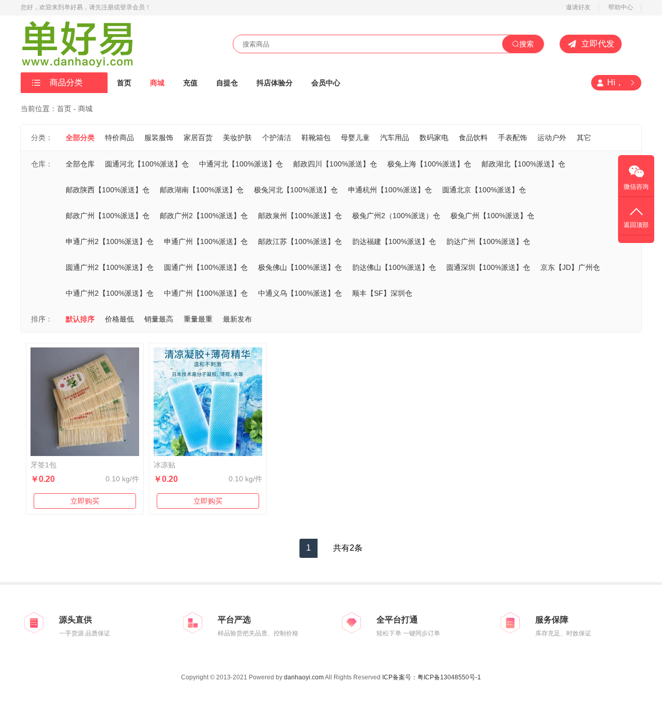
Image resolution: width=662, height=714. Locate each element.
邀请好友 (578, 7)
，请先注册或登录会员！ (117, 7)
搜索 (526, 44)
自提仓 (227, 83)
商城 (157, 83)
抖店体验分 (275, 83)
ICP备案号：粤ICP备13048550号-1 (431, 677)
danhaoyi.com (304, 677)
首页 (124, 83)
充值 (190, 83)
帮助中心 (620, 7)
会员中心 (325, 83)
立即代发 (597, 43)
